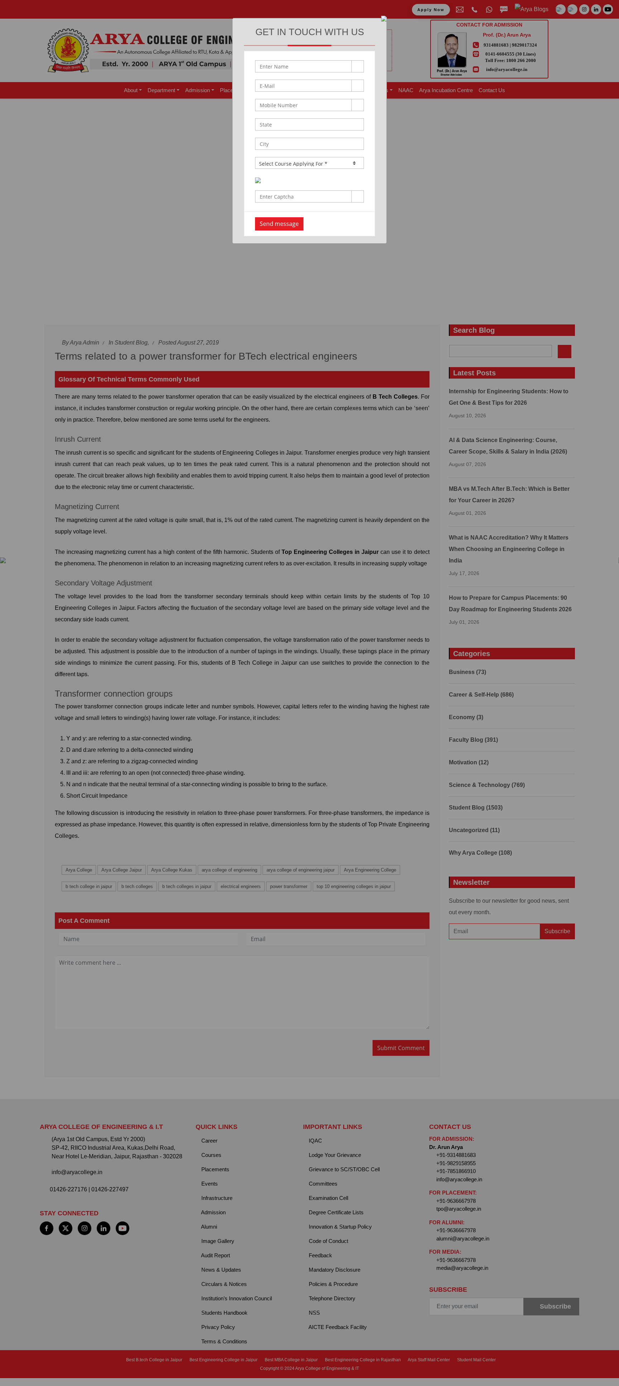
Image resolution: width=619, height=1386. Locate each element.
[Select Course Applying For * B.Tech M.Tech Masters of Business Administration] (309, 163)
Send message (279, 224)
